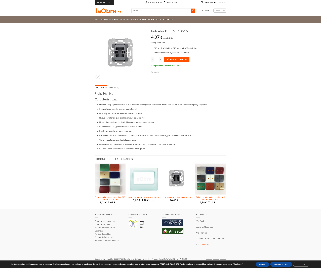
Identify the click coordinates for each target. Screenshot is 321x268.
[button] (98, 77)
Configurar (301, 264)
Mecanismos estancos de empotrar (133, 19)
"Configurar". (238, 264)
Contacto (221, 2)
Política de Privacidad (104, 237)
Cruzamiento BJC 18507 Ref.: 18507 (177, 197)
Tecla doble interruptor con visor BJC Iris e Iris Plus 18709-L (210, 198)
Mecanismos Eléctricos (109, 19)
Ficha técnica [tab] (101, 88)
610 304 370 (172, 2)
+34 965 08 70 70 (155, 2)
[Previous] (95, 185)
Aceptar (262, 264)
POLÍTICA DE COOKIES (169, 264)
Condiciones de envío (104, 224)
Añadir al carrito (177, 59)
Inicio (97, 19)
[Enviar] (193, 11)
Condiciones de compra (105, 221)
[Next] (225, 185)
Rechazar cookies (281, 264)
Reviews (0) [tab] (114, 88)
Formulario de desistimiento (107, 240)
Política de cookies (103, 234)
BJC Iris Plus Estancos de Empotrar (160, 19)
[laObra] (111, 10)
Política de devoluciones (105, 227)
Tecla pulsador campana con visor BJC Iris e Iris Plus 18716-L (110, 198)
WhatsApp (209, 2)
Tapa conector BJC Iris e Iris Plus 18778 (143, 197)
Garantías (99, 230)
